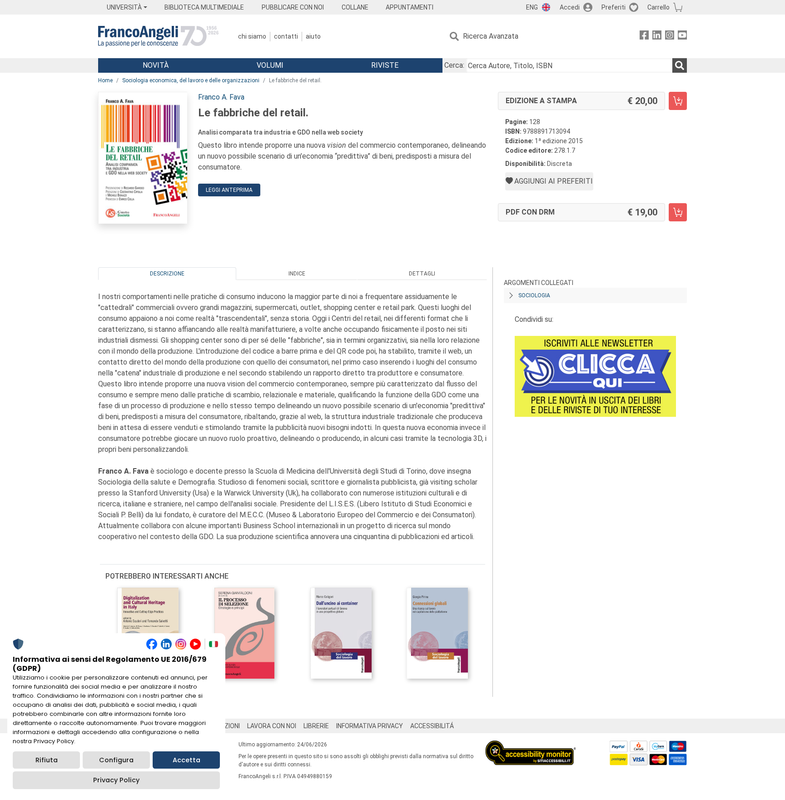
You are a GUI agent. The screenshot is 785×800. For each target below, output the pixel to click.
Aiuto (313, 36)
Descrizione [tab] (167, 273)
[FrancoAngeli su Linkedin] (656, 36)
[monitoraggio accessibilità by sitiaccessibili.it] (530, 745)
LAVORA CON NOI (271, 726)
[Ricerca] (679, 65)
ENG (532, 7)
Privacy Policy (116, 780)
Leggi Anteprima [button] (229, 190)
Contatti (286, 36)
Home (105, 80)
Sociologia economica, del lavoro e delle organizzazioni (190, 80)
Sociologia (534, 295)
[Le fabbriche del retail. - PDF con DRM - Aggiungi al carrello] (678, 212)
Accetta (186, 760)
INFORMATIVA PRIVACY (369, 726)
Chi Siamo (252, 36)
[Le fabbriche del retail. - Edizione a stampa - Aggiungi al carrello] (678, 101)
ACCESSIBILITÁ (432, 726)
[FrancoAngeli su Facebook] (644, 36)
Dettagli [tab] (422, 273)
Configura (116, 760)
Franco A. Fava (221, 97)
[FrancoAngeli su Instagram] (669, 36)
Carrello (658, 7)
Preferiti (613, 7)
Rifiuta (46, 760)
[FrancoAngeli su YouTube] (682, 36)
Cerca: (454, 65)
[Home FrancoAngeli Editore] (158, 36)
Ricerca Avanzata (490, 36)
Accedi (570, 7)
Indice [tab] (296, 273)
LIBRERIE (316, 726)
